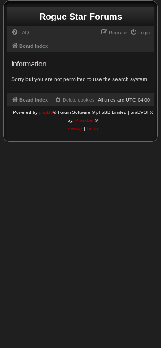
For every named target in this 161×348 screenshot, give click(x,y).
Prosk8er (84, 120)
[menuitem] (20, 32)
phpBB (46, 112)
